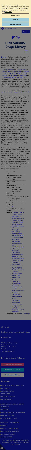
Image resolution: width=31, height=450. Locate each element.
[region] (15, 13)
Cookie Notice (8, 11)
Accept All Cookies (15, 24)
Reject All (15, 19)
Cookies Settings (15, 15)
